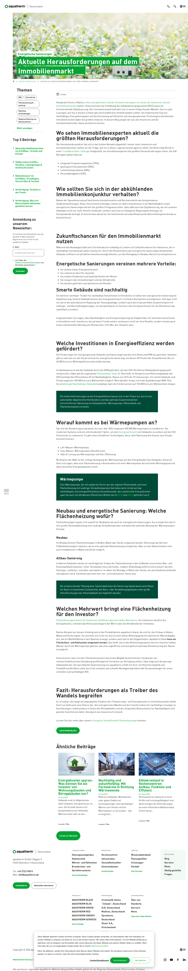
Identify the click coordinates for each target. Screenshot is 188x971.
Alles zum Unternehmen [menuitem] (141, 916)
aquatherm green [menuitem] (82, 907)
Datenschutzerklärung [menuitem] (22, 959)
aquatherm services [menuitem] (84, 919)
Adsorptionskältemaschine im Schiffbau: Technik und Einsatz (29, 151)
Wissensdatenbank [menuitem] (141, 854)
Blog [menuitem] (166, 858)
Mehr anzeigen (24, 128)
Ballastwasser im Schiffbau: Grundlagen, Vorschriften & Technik (27, 178)
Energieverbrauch (127, 431)
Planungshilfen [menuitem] (139, 858)
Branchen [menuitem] (106, 850)
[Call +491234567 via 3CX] (168, 6)
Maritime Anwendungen (24, 112)
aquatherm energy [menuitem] (83, 915)
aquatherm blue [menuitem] (82, 903)
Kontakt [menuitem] (135, 866)
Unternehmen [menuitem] (137, 896)
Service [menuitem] (134, 850)
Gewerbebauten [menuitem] (110, 866)
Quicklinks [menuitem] (169, 854)
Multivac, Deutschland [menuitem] (113, 911)
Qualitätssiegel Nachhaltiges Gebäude (76, 383)
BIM (20, 97)
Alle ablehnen (140, 960)
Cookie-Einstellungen (99, 960)
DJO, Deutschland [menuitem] (111, 907)
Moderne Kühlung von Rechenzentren (27, 120)
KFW (120, 494)
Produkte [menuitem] (76, 896)
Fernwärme (30, 97)
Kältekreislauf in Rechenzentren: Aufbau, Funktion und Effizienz (155, 785)
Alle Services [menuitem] (136, 871)
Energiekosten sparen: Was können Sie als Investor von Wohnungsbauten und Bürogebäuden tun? (75, 786)
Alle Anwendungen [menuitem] (79, 875)
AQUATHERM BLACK (67, 730)
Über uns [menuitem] (135, 899)
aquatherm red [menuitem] (81, 911)
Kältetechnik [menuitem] (78, 858)
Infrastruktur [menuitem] (108, 858)
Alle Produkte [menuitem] (78, 924)
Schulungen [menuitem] (137, 862)
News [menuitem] (167, 866)
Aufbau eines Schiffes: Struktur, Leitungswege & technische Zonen (28, 164)
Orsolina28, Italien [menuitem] (111, 899)
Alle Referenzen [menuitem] (108, 932)
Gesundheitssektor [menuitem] (111, 862)
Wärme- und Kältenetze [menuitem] (84, 862)
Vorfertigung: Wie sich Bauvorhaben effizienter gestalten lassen (28, 203)
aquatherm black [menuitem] (82, 899)
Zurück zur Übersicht (68, 836)
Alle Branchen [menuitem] (107, 871)
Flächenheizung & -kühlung (27, 104)
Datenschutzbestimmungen (28, 263)
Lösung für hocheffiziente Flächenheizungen (115, 720)
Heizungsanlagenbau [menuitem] (83, 854)
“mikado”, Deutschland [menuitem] (114, 903)
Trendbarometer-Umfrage (76, 151)
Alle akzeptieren (120, 960)
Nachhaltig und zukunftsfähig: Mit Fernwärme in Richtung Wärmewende (116, 785)
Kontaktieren (21, 885)
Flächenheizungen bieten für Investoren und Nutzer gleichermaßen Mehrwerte (96, 620)
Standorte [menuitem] (136, 903)
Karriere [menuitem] (169, 862)
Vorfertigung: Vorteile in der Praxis (28, 191)
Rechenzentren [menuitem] (109, 854)
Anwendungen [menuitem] (78, 850)
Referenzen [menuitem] (107, 896)
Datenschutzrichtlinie (99, 946)
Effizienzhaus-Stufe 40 (108, 373)
